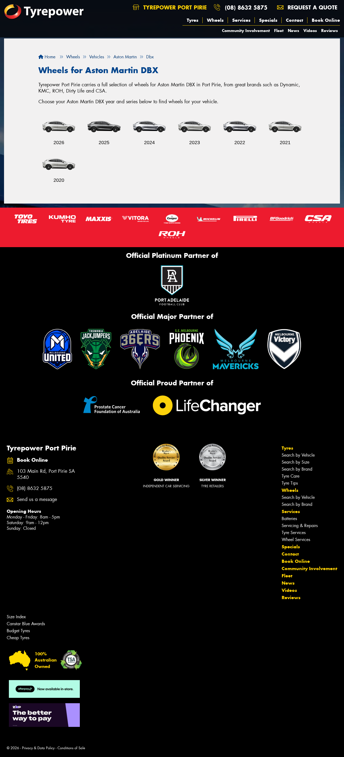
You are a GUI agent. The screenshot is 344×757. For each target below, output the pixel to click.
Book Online (326, 20)
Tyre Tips (290, 483)
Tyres (192, 20)
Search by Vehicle (298, 455)
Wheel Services (296, 539)
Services (241, 20)
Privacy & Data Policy (38, 748)
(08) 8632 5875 (246, 7)
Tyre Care (290, 476)
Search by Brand (297, 469)
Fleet (279, 30)
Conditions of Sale (71, 748)
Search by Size (295, 462)
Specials (268, 20)
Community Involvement (246, 30)
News (293, 30)
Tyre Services (294, 532)
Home (49, 57)
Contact (294, 20)
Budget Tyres (18, 631)
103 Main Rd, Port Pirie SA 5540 (46, 474)
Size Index (16, 617)
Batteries (289, 518)
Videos (310, 30)
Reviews (329, 30)
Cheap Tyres (18, 638)
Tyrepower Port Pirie (174, 7)
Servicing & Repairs (300, 525)
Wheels (215, 20)
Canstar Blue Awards (26, 624)
